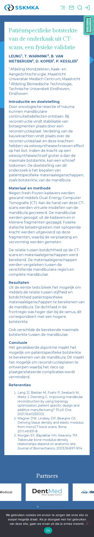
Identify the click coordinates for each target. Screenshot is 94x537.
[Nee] (87, 523)
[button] (62, 7)
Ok (48, 530)
